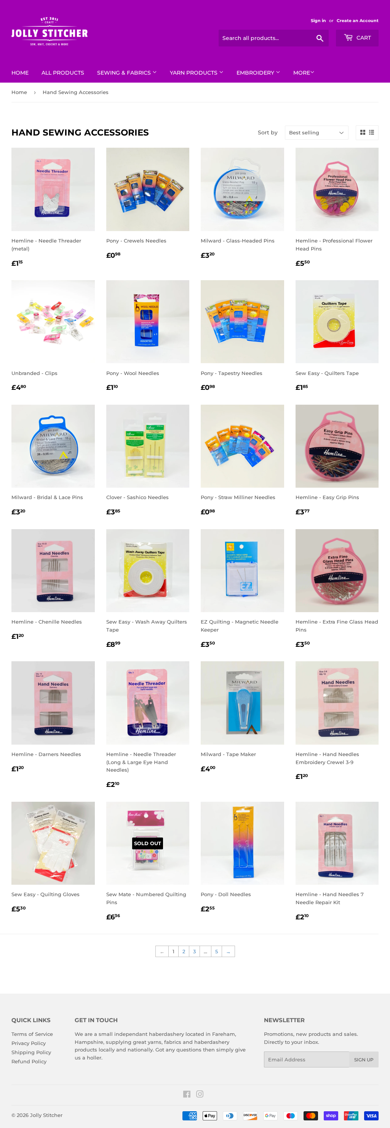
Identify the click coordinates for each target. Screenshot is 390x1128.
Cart (363, 37)
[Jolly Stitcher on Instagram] (200, 1095)
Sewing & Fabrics (124, 72)
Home (20, 72)
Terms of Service (32, 1034)
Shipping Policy (31, 1052)
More (301, 72)
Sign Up (364, 1060)
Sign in (318, 20)
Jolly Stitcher (46, 1115)
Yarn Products (194, 72)
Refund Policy (28, 1061)
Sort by (268, 132)
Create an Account (358, 20)
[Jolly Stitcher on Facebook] (187, 1095)
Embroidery (256, 72)
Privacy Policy (28, 1043)
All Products (63, 72)
